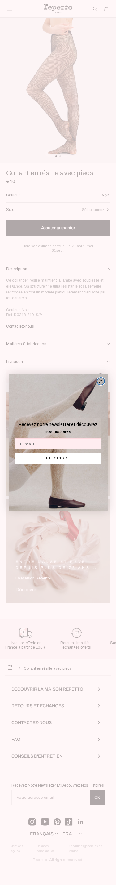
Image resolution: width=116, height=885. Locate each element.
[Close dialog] (101, 381)
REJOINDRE (58, 458)
